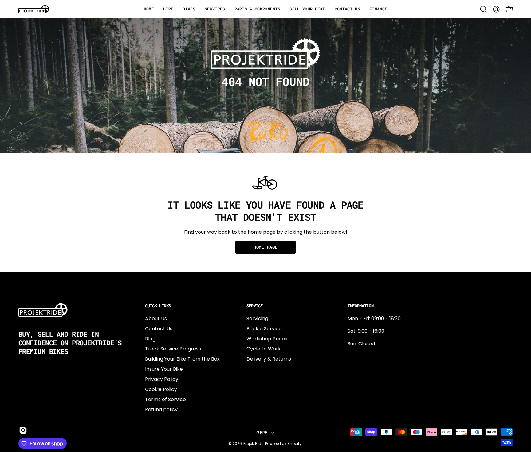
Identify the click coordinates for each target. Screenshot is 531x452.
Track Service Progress (173, 348)
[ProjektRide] (33, 9)
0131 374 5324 (364, 356)
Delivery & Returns (268, 358)
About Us (156, 318)
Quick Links (158, 305)
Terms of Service (165, 399)
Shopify (294, 443)
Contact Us (158, 328)
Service (254, 305)
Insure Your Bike (164, 369)
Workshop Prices (266, 338)
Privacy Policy (161, 379)
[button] (483, 9)
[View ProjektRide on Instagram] (22, 430)
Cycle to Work (263, 348)
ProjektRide (253, 443)
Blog (150, 338)
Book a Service (264, 328)
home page (265, 247)
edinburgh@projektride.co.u (381, 396)
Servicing (257, 318)
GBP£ (262, 433)
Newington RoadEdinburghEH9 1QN (367, 376)
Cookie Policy (161, 389)
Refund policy (161, 409)
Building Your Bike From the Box (182, 358)
